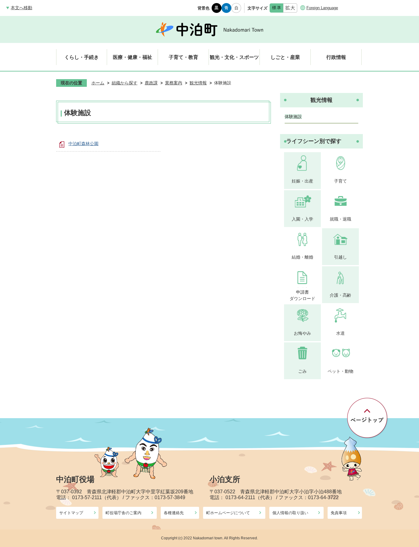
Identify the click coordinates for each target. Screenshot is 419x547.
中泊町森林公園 (83, 143)
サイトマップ (71, 512)
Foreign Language (322, 8)
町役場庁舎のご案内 (123, 512)
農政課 (151, 82)
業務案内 (173, 82)
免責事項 (339, 512)
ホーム (97, 82)
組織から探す (124, 82)
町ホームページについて (228, 512)
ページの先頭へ (367, 418)
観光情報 (198, 82)
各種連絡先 (174, 512)
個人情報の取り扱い (290, 512)
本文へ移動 (21, 7)
